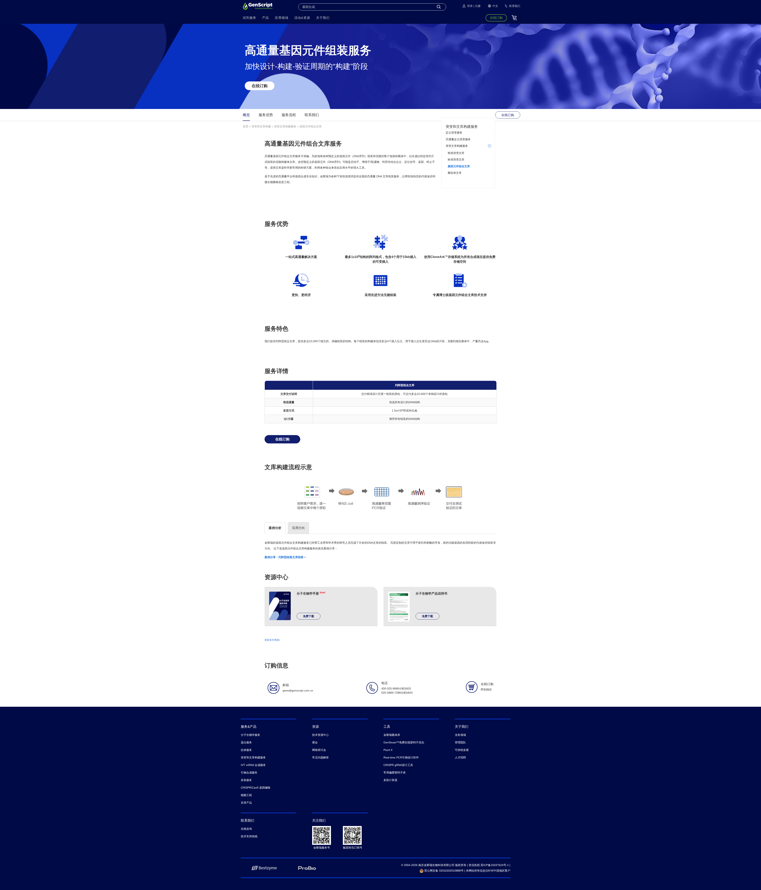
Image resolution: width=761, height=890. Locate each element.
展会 (315, 742)
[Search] (439, 7)
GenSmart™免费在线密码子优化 (403, 742)
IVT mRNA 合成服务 (253, 765)
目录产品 (246, 802)
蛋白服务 (246, 742)
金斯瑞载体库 (391, 734)
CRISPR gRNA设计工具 (398, 765)
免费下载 (308, 616)
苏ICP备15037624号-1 (495, 865)
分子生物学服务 (250, 734)
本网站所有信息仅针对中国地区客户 (488, 870)
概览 (246, 115)
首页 (245, 126)
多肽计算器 (390, 780)
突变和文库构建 (261, 126)
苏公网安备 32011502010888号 (444, 870)
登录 (470, 6)
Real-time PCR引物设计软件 (401, 757)
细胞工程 (246, 795)
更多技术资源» (272, 640)
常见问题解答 (320, 757)
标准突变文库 (456, 159)
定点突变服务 (454, 132)
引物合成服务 (249, 772)
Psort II (387, 750)
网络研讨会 (319, 750)
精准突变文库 (456, 153)
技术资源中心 (320, 734)
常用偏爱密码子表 (394, 772)
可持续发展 (462, 750)
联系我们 (312, 115)
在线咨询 (246, 828)
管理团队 (460, 742)
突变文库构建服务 (285, 126)
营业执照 (474, 865)
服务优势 (266, 115)
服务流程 (289, 115)
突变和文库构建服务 (462, 127)
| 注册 (477, 6)
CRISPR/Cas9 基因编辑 (255, 787)
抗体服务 (246, 750)
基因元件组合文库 (459, 166)
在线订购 (260, 86)
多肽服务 (246, 780)
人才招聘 (460, 757)
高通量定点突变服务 (458, 139)
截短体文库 (455, 172)
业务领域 (460, 734)
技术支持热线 (249, 836)
